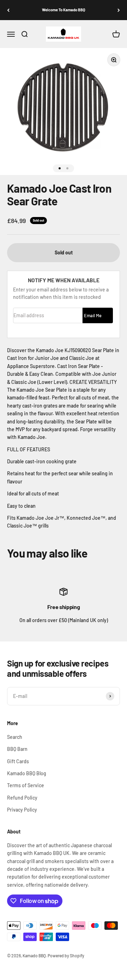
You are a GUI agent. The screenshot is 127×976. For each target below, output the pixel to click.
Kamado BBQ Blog (26, 773)
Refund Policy (22, 798)
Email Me (93, 315)
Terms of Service (25, 785)
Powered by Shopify (66, 955)
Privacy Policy (22, 810)
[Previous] (8, 10)
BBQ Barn (17, 749)
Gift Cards (18, 761)
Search (14, 737)
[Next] (118, 10)
